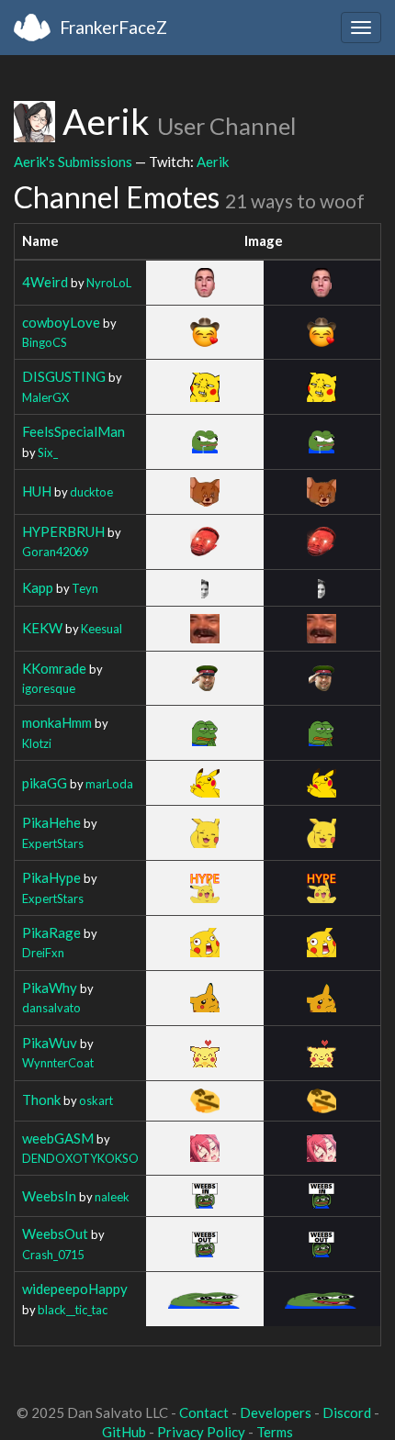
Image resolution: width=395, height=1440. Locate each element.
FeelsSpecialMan (73, 431)
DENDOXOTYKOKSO (80, 1158)
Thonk (41, 1099)
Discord (346, 1412)
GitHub (124, 1431)
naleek (112, 1196)
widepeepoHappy (75, 1288)
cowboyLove (61, 322)
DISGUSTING (64, 376)
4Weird (45, 281)
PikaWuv (49, 1042)
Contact (204, 1412)
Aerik (213, 161)
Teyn (85, 588)
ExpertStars (53, 843)
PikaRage (51, 932)
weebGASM (58, 1138)
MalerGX (45, 397)
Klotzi (36, 743)
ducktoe (91, 492)
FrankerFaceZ (113, 27)
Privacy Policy (201, 1431)
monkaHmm (57, 722)
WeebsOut (55, 1233)
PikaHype (51, 877)
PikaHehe (51, 822)
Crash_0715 (53, 1254)
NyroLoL (108, 282)
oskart (96, 1100)
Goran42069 (55, 551)
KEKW (42, 628)
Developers (275, 1412)
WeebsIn (49, 1196)
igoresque (48, 688)
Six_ (48, 452)
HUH (36, 491)
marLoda (109, 783)
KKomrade (54, 668)
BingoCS (44, 342)
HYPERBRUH (63, 531)
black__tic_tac (72, 1309)
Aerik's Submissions (73, 161)
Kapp (37, 587)
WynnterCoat (58, 1062)
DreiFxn (43, 952)
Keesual (101, 628)
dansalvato (51, 1007)
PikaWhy (49, 987)
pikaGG (44, 783)
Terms (274, 1431)
